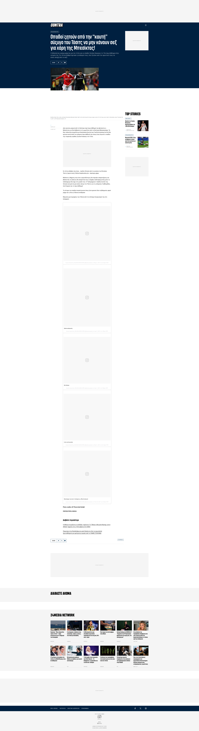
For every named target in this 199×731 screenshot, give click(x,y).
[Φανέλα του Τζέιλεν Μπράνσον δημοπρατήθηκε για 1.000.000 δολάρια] (143, 125)
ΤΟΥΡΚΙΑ (120, 539)
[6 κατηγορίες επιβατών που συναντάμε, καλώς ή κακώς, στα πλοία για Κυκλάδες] (74, 625)
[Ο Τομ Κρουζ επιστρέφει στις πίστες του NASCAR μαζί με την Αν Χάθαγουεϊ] (58, 651)
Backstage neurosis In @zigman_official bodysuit (76, 499)
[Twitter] (61, 62)
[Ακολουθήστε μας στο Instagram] (146, 708)
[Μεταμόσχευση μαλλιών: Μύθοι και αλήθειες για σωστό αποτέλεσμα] (74, 651)
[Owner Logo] (99, 717)
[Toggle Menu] (145, 25)
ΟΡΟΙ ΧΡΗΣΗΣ (54, 708)
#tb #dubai (66, 385)
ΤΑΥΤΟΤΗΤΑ (63, 708)
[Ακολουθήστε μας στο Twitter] (140, 708)
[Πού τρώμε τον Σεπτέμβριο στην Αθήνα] (107, 625)
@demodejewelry (68, 328)
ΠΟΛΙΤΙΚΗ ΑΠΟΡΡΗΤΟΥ (74, 708)
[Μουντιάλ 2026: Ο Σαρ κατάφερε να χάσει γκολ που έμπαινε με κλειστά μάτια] (143, 142)
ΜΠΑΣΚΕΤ (128, 118)
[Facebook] (58, 62)
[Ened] (99, 723)
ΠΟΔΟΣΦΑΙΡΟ (129, 135)
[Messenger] (65, 62)
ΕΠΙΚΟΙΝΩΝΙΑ (85, 708)
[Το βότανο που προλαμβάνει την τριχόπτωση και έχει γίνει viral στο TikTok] (107, 651)
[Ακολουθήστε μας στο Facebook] (135, 708)
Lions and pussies (68, 442)
